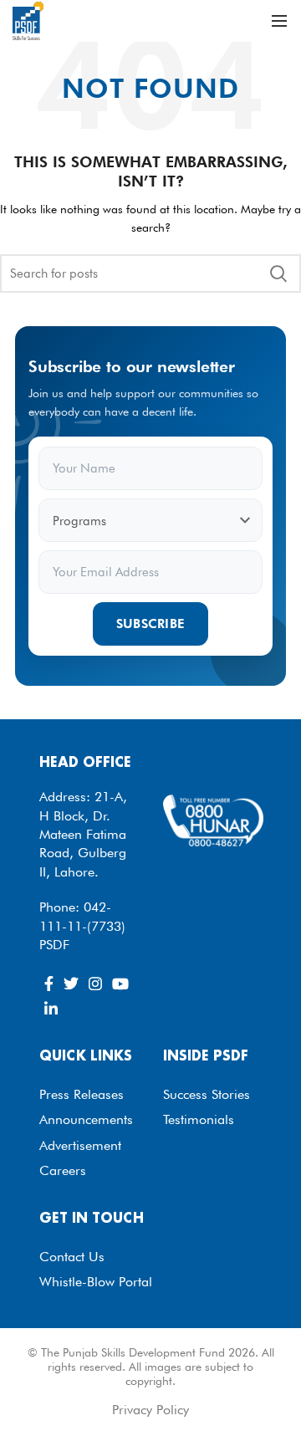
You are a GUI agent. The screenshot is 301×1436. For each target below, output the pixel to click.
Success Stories (206, 1094)
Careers (62, 1170)
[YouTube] (120, 983)
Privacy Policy (150, 1410)
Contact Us (72, 1257)
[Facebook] (49, 983)
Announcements (86, 1119)
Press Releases (81, 1094)
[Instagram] (95, 983)
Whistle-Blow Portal (95, 1282)
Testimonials (198, 1119)
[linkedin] (51, 1008)
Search (278, 273)
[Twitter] (71, 983)
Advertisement (80, 1145)
